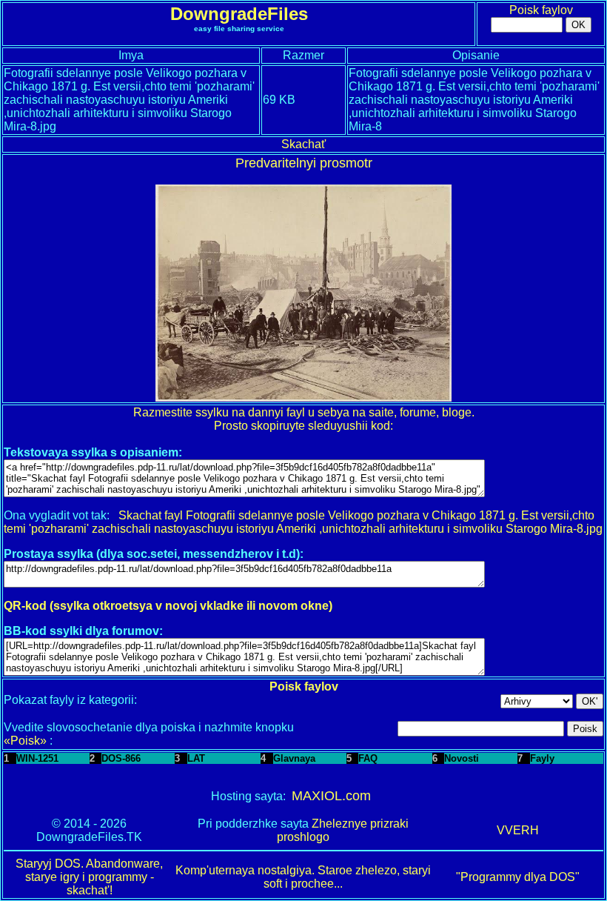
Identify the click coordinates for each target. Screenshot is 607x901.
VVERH (518, 830)
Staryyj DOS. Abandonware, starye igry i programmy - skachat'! (89, 877)
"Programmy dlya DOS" (518, 877)
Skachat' (303, 144)
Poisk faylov (541, 10)
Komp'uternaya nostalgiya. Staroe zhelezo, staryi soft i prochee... (303, 877)
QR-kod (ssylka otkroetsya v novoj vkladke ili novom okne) (168, 605)
